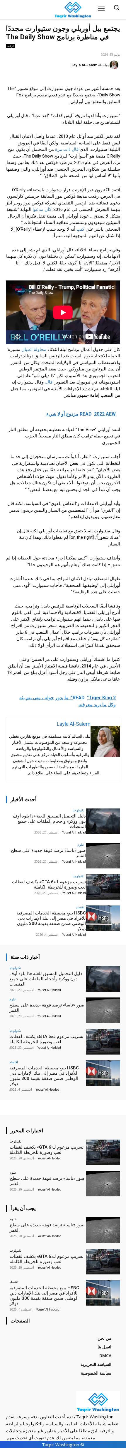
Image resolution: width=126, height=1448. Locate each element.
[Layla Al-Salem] (115, 65)
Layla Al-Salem (84, 65)
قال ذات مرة (67, 149)
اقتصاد (80, 907)
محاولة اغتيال (33, 349)
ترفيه (10, 46)
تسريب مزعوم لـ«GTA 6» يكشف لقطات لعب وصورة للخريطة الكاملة (49, 884)
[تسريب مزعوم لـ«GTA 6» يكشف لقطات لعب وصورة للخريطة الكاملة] (103, 887)
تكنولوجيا (78, 810)
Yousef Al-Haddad (74, 832)
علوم (80, 844)
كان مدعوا (41, 209)
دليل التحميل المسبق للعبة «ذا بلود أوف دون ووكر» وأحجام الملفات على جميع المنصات (49, 821)
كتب (80, 229)
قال (49, 382)
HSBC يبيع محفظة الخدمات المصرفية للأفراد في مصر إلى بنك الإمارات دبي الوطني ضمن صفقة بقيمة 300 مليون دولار (51, 920)
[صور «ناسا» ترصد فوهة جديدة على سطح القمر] (103, 855)
